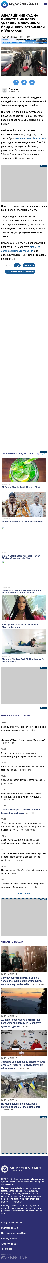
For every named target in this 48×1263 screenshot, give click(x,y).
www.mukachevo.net (11, 1196)
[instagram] (6, 1249)
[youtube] (10, 1249)
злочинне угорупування (20, 271)
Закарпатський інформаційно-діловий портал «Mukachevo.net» (22, 1180)
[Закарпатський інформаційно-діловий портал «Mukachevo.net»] (19, 4)
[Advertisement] (24, 183)
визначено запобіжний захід (30, 138)
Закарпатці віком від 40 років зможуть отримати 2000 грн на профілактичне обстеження (23, 1065)
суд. (17, 265)
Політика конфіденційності (14, 1233)
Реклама (24, 41)
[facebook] (2, 1249)
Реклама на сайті (10, 1228)
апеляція (29, 265)
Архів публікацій (9, 1244)
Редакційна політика (11, 1238)
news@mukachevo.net (11, 1222)
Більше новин (24, 893)
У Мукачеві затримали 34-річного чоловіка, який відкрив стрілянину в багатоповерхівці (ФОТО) (21, 981)
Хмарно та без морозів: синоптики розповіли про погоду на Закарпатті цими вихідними (21, 1023)
